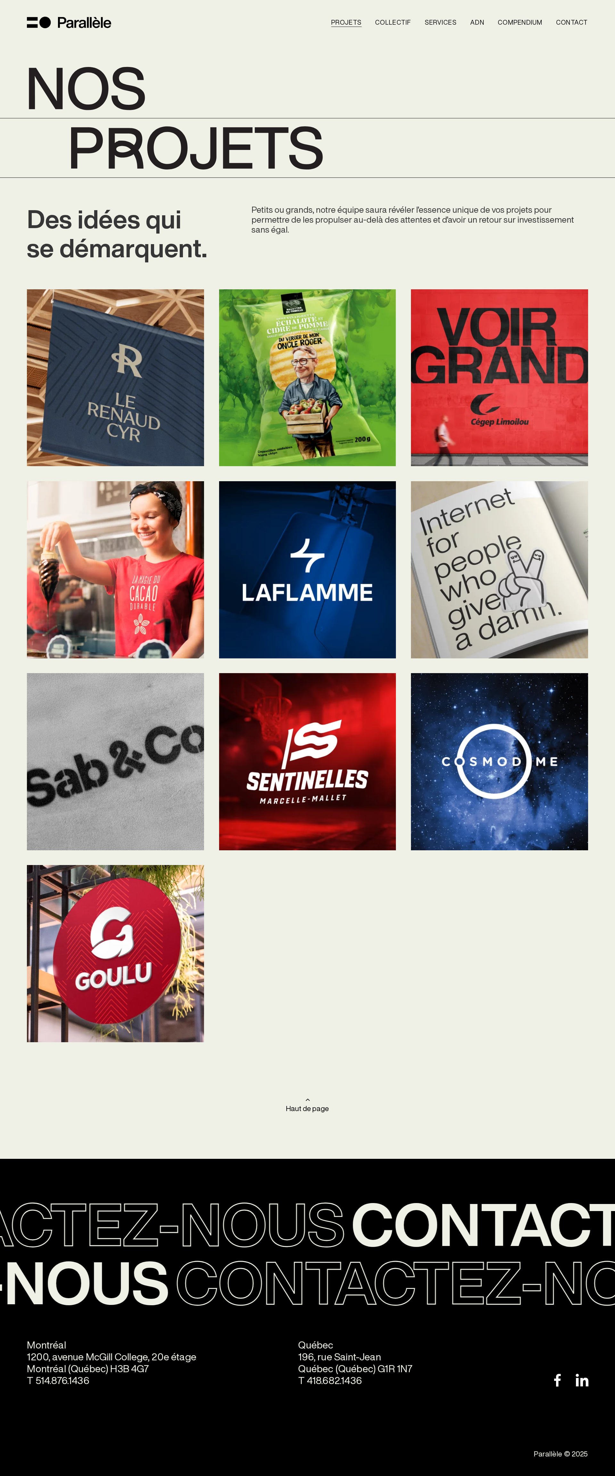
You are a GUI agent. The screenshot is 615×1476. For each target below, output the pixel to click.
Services (441, 22)
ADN (477, 22)
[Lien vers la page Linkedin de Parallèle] (574, 1380)
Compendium (520, 22)
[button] (346, 22)
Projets (346, 22)
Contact (572, 22)
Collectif (393, 22)
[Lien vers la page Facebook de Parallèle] (547, 1380)
